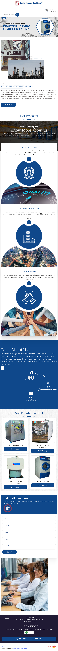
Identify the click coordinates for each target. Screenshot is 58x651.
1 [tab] (26, 34)
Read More (8, 105)
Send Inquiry (15, 449)
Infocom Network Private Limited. (20, 648)
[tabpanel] (29, 27)
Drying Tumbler (42, 481)
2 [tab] (28, 34)
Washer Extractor (15, 445)
